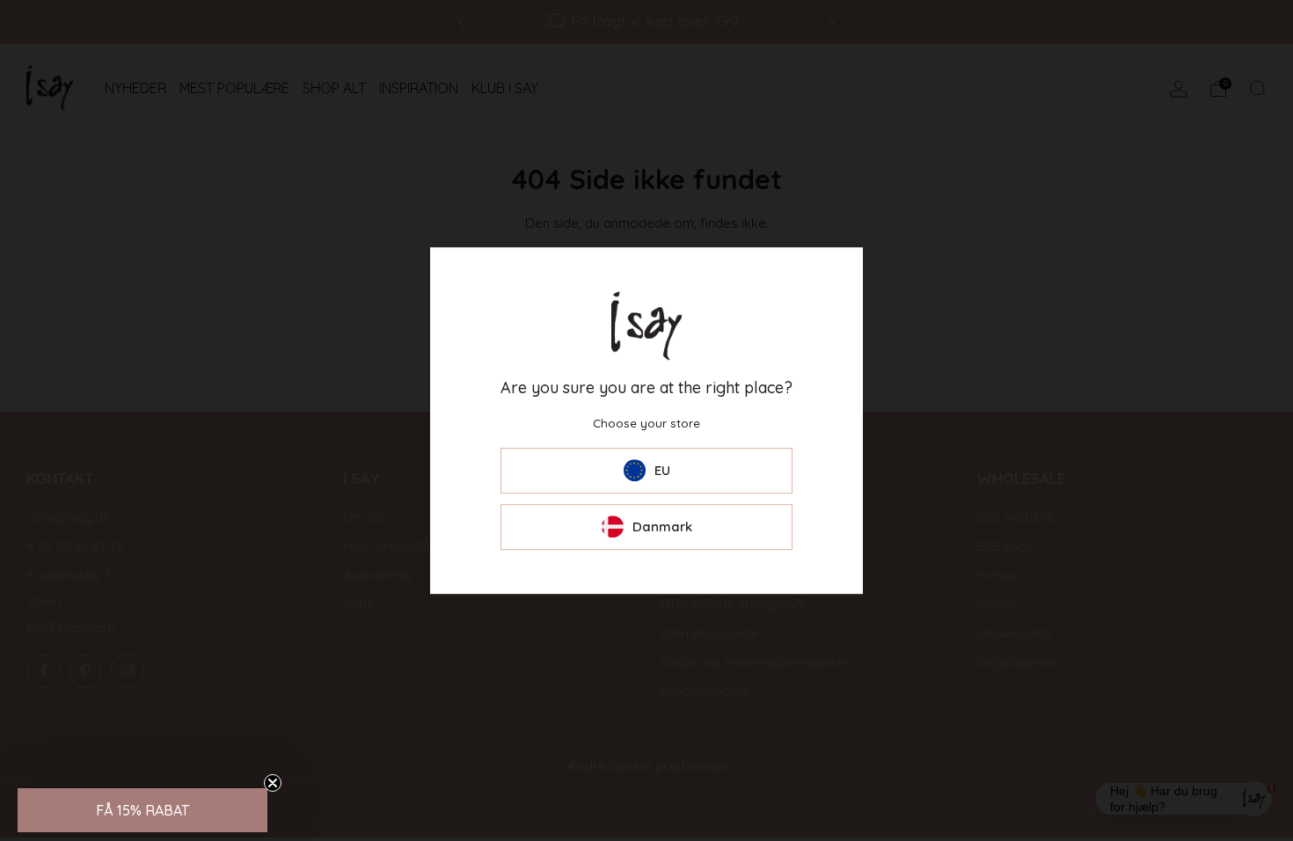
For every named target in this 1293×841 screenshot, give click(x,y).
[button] (142, 810)
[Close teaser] (272, 783)
